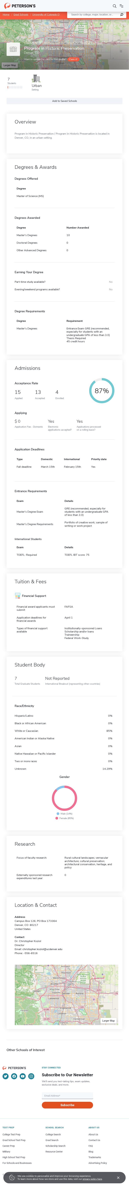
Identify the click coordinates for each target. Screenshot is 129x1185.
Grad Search (52, 1140)
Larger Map (10, 65)
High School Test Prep (14, 1157)
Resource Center (54, 1151)
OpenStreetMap (106, 20)
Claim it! (73, 59)
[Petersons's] (20, 6)
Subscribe (67, 1105)
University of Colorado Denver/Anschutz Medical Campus (64, 14)
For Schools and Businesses (17, 1163)
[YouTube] (23, 1076)
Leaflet (89, 20)
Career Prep (9, 1146)
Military (6, 1151)
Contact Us (94, 1140)
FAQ (91, 1146)
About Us (93, 1134)
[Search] (114, 6)
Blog (91, 1151)
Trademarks (95, 1157)
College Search (53, 1134)
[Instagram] (31, 1076)
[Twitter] (6, 1076)
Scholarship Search (56, 1146)
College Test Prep (11, 1134)
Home (6, 14)
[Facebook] (14, 1076)
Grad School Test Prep (14, 1140)
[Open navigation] (121, 6)
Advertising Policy (98, 1163)
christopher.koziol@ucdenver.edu (42, 949)
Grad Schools (20, 14)
